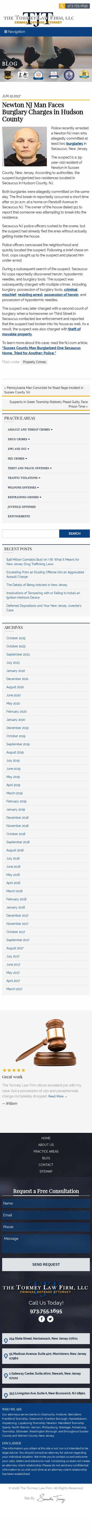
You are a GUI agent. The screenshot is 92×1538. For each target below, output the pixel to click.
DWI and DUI (17, 448)
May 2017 (12, 972)
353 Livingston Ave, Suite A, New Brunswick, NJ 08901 (47, 1393)
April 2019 (13, 785)
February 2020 (16, 711)
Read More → (57, 1096)
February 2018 (16, 899)
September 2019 (18, 744)
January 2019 (15, 809)
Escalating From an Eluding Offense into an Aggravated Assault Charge (45, 574)
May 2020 (13, 703)
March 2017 (14, 989)
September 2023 (18, 654)
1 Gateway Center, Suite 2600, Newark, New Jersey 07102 (45, 1376)
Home (46, 1138)
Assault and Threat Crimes (29, 429)
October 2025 (15, 638)
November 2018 (17, 826)
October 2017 (15, 932)
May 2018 (13, 874)
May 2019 (13, 777)
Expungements (19, 516)
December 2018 (17, 817)
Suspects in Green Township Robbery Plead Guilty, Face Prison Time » (49, 404)
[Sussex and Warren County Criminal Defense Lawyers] (38, 19)
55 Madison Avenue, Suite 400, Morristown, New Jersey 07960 (47, 1356)
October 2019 (15, 736)
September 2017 (17, 940)
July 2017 (12, 956)
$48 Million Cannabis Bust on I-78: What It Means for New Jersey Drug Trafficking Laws (42, 562)
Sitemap (46, 1171)
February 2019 (16, 801)
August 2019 (15, 752)
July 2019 (12, 760)
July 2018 (12, 858)
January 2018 (15, 907)
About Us (46, 1145)
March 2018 (14, 891)
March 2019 (14, 793)
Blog (46, 1158)
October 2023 (15, 646)
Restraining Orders (23, 497)
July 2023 (12, 662)
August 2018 (15, 850)
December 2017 (17, 915)
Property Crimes (34, 362)
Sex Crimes (16, 458)
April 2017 (13, 981)
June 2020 (13, 695)
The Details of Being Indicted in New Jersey (36, 585)
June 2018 (13, 866)
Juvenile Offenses (22, 506)
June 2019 (13, 768)
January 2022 (15, 670)
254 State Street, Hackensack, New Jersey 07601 (43, 1338)
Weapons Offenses (22, 487)
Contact (46, 1165)
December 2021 (17, 679)
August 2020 (15, 687)
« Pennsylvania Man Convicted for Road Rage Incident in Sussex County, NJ (43, 390)
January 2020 (15, 719)
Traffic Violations (23, 477)
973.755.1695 (77, 6)
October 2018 (15, 834)
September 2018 (18, 842)
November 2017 (17, 923)
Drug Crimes (17, 439)
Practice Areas (46, 1151)
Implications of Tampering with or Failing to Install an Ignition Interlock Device (43, 595)
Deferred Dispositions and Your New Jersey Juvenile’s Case (43, 608)
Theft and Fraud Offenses (28, 468)
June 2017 (13, 964)
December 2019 (17, 728)
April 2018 (13, 883)
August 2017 (14, 948)
